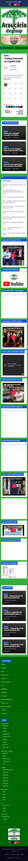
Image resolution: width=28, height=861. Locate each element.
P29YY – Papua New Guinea (10, 227)
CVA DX (5, 728)
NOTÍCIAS (4, 696)
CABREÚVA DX (7, 761)
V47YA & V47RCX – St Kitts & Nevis (12, 206)
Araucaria (13, 65)
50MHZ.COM (6, 816)
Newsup (23, 849)
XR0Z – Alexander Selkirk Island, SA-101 (14, 201)
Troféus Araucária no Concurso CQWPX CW (19, 112)
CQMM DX (5, 726)
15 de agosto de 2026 (11, 616)
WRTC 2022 (6, 805)
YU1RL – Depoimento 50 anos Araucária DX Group (13, 630)
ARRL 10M (5, 747)
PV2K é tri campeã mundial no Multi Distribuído (11, 135)
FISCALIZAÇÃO (5, 682)
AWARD (3, 664)
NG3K (4, 808)
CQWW (5, 731)
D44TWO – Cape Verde (9, 185)
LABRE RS (5, 786)
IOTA (2, 685)
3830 (4, 811)
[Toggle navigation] (14, 48)
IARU (4, 791)
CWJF (4, 756)
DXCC (2, 671)
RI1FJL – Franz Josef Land (10, 233)
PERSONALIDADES (6, 699)
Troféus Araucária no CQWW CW (8, 111)
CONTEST (6, 55)
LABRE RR (5, 783)
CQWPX (5, 739)
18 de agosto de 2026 (11, 600)
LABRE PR (5, 772)
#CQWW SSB (13, 69)
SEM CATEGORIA (6, 706)
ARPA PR (5, 753)
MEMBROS (4, 689)
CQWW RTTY (6, 737)
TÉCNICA (3, 710)
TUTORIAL (4, 713)
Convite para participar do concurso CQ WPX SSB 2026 (13, 166)
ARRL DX (5, 745)
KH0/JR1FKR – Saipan (9, 211)
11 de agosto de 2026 (11, 632)
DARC (4, 800)
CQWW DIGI (6, 734)
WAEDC (5, 742)
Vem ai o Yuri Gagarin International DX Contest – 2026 (13, 150)
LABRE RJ (5, 780)
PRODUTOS (4, 703)
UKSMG (5, 819)
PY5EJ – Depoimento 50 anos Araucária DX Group (13, 646)
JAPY (4, 764)
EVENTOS (6, 610)
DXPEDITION (4, 675)
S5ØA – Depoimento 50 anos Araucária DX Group (13, 598)
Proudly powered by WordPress (9, 849)
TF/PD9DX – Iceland (8, 222)
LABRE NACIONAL (8, 769)
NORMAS (3, 692)
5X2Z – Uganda (7, 197)
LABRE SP (5, 778)
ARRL (4, 794)
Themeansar (14, 851)
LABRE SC (5, 775)
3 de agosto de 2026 (10, 648)
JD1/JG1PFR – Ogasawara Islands (12, 217)
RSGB (4, 797)
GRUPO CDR (6, 758)
